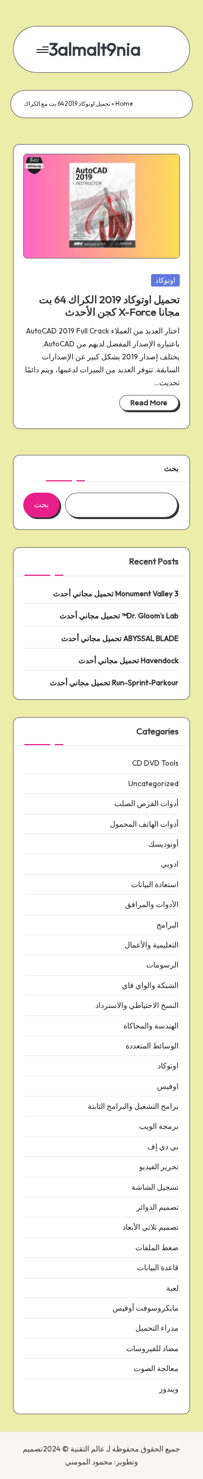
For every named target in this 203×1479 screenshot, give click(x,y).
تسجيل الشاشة (155, 1187)
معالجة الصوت (156, 1368)
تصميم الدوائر (157, 1207)
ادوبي (170, 864)
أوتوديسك (163, 844)
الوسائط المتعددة (152, 1046)
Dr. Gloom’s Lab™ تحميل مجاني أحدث (119, 616)
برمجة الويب (159, 1126)
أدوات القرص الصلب (146, 803)
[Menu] (43, 49)
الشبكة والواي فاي (150, 985)
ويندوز (169, 1389)
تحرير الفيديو (159, 1166)
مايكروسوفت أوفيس (146, 1308)
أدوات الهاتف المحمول (144, 824)
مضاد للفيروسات (152, 1348)
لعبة (172, 1288)
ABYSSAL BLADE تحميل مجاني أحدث (120, 638)
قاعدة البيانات (158, 1267)
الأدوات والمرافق (152, 904)
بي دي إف (163, 1146)
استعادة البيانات (155, 884)
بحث (171, 468)
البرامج (167, 925)
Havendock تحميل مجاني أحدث (128, 660)
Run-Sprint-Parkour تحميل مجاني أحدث (114, 682)
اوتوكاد (165, 280)
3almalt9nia (95, 49)
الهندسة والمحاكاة (151, 1026)
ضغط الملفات (157, 1247)
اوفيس (168, 1086)
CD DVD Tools (155, 763)
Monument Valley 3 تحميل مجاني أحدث (116, 593)
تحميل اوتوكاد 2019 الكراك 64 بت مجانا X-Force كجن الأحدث (109, 305)
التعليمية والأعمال (152, 945)
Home (124, 103)
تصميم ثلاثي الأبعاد (150, 1227)
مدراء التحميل (157, 1328)
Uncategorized (153, 783)
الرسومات (162, 965)
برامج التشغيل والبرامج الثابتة (133, 1106)
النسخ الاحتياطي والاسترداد (137, 1005)
